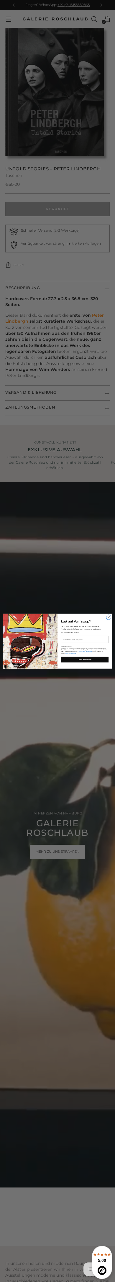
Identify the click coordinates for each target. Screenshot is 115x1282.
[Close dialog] (108, 617)
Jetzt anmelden (84, 659)
